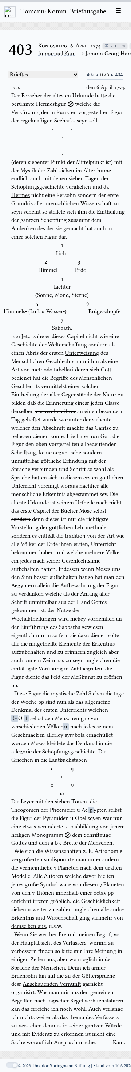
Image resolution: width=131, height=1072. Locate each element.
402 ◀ (93, 74)
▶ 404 (117, 74)
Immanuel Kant (57, 53)
